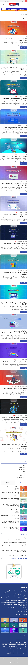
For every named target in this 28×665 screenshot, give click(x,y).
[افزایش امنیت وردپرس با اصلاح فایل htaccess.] (13, 406)
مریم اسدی (24, 96)
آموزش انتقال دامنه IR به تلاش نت (19, 595)
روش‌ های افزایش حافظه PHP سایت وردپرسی (14, 156)
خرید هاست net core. (21, 477)
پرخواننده (8, 482)
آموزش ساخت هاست (12, 644)
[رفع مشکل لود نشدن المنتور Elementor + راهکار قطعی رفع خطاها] (13, 173)
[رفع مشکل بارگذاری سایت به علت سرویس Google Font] (13, 261)
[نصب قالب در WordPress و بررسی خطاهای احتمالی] (23, 511)
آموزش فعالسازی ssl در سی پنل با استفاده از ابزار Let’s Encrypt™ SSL (15, 605)
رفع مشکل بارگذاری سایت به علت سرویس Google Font (15, 273)
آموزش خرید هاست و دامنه (21, 644)
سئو (25, 648)
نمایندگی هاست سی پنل (21, 471)
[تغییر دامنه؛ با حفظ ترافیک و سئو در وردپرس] (13, 350)
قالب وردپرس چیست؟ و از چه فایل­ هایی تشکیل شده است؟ (14, 69)
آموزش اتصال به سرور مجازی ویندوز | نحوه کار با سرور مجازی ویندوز (14, 608)
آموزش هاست (4, 644)
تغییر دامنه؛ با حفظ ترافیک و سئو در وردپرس (15, 361)
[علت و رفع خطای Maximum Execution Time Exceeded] (13, 434)
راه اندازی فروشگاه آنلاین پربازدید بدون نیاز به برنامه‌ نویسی (14, 244)
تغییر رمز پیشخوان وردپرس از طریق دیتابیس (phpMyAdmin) (15, 215)
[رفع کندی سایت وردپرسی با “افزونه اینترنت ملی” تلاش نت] (13, 292)
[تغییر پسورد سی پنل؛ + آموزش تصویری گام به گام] (23, 494)
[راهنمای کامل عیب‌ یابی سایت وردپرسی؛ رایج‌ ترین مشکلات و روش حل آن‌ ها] (13, 87)
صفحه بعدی (5, 457)
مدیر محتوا (24, 66)
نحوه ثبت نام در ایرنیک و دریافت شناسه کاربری (17, 591)
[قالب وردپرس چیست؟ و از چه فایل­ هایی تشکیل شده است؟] (13, 57)
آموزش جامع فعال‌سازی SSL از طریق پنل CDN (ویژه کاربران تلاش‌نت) (10, 527)
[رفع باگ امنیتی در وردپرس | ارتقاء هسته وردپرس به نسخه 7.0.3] (13, 28)
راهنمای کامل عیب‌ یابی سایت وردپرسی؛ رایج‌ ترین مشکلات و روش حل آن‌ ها (15, 99)
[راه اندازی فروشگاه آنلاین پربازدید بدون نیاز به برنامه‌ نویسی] (13, 232)
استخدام (8, 646)
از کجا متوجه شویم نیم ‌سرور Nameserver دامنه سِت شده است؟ (10, 516)
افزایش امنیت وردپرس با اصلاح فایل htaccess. (14, 417)
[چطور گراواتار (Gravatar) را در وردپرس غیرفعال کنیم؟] (13, 321)
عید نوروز (10, 648)
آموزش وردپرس (23, 646)
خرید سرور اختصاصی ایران (20, 475)
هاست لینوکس (14, 653)
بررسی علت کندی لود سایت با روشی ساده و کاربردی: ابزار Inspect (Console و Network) (15, 128)
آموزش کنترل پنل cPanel (15, 646)
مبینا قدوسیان (24, 37)
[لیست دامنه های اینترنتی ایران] (5, 625)
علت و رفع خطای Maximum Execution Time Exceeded (14, 446)
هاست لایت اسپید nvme (22, 653)
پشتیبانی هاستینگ (23, 415)
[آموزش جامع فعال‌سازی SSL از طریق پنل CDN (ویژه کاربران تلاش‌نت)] (23, 529)
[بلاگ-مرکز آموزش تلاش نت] (14, 4)
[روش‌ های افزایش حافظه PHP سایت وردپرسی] (13, 145)
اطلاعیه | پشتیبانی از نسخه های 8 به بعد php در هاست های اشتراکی (14, 597)
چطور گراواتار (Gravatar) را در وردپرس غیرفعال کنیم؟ (14, 333)
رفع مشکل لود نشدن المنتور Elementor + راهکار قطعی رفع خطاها (14, 185)
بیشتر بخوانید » (23, 47)
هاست (16, 651)
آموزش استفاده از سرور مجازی (21, 640)
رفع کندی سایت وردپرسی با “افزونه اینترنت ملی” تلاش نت (14, 304)
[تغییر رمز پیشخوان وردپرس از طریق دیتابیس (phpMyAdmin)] (13, 203)
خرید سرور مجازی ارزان (21, 473)
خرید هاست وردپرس (21, 469)
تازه (21, 482)
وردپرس (8, 653)
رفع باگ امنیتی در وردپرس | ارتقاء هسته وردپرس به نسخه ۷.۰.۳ (14, 39)
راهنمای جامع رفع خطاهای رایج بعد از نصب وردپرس (15, 389)
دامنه (4, 646)
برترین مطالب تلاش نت (22, 611)
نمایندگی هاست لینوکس (22, 651)
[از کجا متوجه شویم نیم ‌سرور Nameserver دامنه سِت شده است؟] (23, 517)
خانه (25, 14)
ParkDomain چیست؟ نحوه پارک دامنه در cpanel (16, 600)
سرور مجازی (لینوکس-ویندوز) (18, 648)
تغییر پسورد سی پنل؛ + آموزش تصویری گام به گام (10, 493)
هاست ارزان (11, 651)
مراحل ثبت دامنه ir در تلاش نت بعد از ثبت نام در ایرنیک (15, 593)
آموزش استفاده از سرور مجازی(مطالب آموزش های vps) (17, 642)
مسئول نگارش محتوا (23, 330)
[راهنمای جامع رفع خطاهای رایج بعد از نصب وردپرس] (13, 377)
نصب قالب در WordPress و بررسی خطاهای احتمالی (10, 510)
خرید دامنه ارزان (22, 465)
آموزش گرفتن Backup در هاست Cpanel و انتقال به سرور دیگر (14, 602)
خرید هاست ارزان (22, 467)
